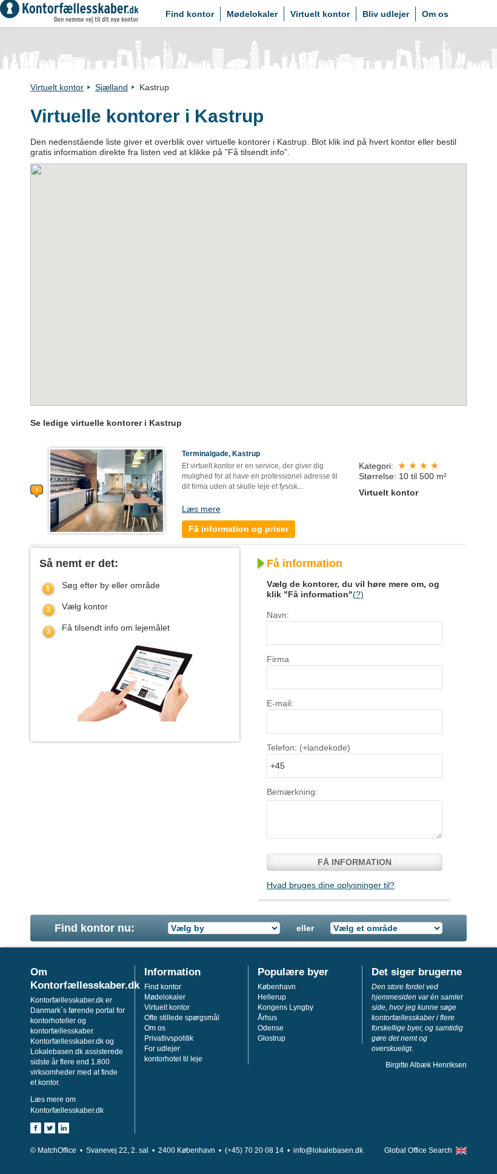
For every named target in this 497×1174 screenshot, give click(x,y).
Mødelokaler (252, 14)
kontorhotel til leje (173, 1059)
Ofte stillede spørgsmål (181, 1017)
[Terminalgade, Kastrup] (106, 490)
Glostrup (271, 1038)
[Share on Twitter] (49, 1128)
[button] (248, 278)
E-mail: (280, 703)
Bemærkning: (292, 792)
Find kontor (189, 14)
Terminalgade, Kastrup (221, 453)
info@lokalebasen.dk (328, 1150)
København (277, 987)
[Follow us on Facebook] (35, 1128)
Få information (355, 862)
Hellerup (272, 997)
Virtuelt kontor (320, 14)
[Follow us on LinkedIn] (63, 1128)
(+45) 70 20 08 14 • (259, 1150)
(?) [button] (358, 594)
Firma (278, 659)
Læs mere (201, 509)
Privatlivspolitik (168, 1038)
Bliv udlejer (385, 14)
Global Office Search (418, 1150)
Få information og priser (238, 529)
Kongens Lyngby (285, 1007)
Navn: (278, 615)
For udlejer (162, 1048)
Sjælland (111, 87)
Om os (435, 14)
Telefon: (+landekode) (308, 747)
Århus (267, 1017)
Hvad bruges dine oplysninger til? (331, 885)
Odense (271, 1028)
